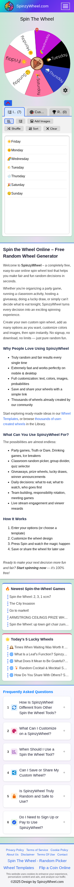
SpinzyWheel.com (32, 6)
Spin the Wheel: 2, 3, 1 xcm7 (30, 596)
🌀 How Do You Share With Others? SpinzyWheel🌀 (39, 675)
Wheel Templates (18, 868)
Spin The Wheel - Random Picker (37, 861)
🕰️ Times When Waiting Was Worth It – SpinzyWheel (39, 647)
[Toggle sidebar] (8, 103)
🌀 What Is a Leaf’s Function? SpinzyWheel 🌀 (39, 654)
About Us (12, 854)
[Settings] (65, 90)
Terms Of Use (46, 854)
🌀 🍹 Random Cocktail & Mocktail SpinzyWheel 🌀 (39, 668)
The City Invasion (22, 603)
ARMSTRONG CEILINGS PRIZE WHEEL (39, 617)
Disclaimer (28, 854)
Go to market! (19, 610)
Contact (62, 854)
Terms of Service (37, 850)
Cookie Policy (59, 850)
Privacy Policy (15, 850)
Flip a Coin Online (55, 868)
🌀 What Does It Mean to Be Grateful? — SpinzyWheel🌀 (39, 661)
